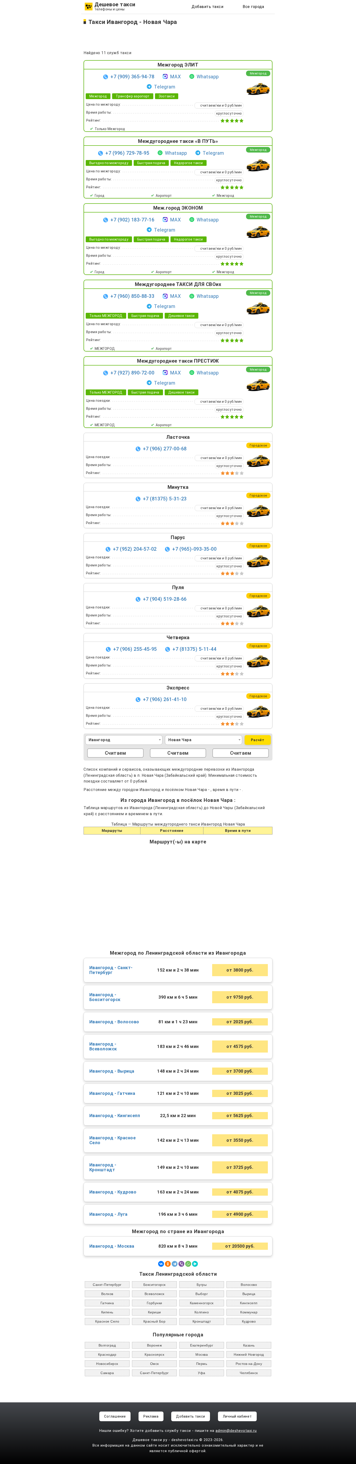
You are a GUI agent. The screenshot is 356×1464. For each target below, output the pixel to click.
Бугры (202, 1285)
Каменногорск (202, 1303)
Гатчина (107, 1303)
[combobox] (124, 740)
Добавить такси (207, 6)
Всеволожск (154, 1294)
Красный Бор (154, 1321)
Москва (201, 1354)
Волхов (107, 1294)
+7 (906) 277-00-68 (165, 449)
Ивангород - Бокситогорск (105, 997)
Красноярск (154, 1354)
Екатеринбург (201, 1345)
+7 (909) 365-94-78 (132, 77)
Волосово (249, 1285)
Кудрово (249, 1321)
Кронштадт (202, 1321)
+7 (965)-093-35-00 (194, 549)
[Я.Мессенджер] (195, 1264)
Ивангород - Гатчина (112, 1093)
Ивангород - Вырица (111, 1071)
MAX (175, 77)
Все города (253, 6)
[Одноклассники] (168, 1264)
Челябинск (249, 1373)
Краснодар (107, 1354)
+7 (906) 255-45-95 (135, 649)
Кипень (107, 1312)
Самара (107, 1373)
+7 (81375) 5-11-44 (194, 649)
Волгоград (107, 1345)
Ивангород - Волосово (114, 1021)
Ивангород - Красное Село (112, 1140)
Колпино (201, 1312)
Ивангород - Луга (108, 1214)
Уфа (201, 1373)
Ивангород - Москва (111, 1246)
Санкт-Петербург (107, 1285)
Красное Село (107, 1321)
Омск (154, 1364)
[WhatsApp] (188, 1264)
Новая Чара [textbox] (179, 740)
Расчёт (257, 740)
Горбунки (154, 1303)
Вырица (248, 1294)
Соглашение (115, 1416)
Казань (249, 1345)
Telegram (164, 87)
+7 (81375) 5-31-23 (165, 499)
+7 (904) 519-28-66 (165, 599)
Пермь (201, 1364)
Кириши (154, 1312)
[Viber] (181, 1264)
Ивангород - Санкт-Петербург (111, 970)
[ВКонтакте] (161, 1264)
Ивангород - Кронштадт (102, 1167)
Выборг (201, 1294)
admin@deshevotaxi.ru (236, 1430)
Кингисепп (249, 1303)
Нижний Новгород (249, 1354)
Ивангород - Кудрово (113, 1192)
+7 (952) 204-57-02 (135, 549)
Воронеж (154, 1345)
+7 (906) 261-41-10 (165, 699)
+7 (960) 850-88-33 (132, 296)
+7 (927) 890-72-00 (132, 373)
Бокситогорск (154, 1285)
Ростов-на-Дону (249, 1364)
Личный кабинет (237, 1416)
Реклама (151, 1416)
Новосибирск (107, 1364)
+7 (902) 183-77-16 (132, 220)
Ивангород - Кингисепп (114, 1115)
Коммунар (248, 1312)
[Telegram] (175, 1264)
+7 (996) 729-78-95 (127, 153)
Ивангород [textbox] (99, 740)
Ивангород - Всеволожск (103, 1046)
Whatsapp (208, 77)
